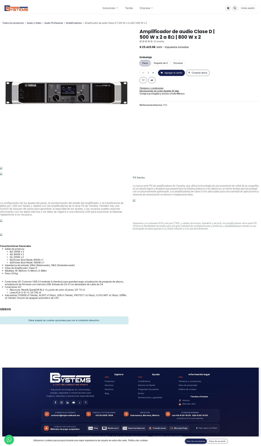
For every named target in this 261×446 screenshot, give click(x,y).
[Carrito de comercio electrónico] (228, 8)
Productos (109, 381)
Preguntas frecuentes (148, 389)
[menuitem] (110, 8)
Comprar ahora (199, 72)
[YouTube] (73, 402)
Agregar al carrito (173, 72)
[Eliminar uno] (143, 73)
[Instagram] (61, 402)
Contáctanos (144, 381)
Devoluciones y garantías (150, 397)
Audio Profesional (54, 22)
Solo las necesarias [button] (196, 441)
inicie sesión (248, 8)
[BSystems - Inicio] (70, 377)
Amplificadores (74, 22)
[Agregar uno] (154, 73)
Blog (107, 393)
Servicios (109, 385)
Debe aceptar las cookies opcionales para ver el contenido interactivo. (64, 320)
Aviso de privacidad (188, 385)
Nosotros (109, 389)
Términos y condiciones (190, 381)
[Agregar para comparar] (152, 80)
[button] (235, 8)
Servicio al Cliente (146, 385)
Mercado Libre (188, 404)
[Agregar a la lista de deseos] (143, 80)
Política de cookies (187, 389)
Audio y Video (34, 22)
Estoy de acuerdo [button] (217, 441)
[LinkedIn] (67, 402)
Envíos (141, 393)
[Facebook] (55, 402)
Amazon (186, 400)
